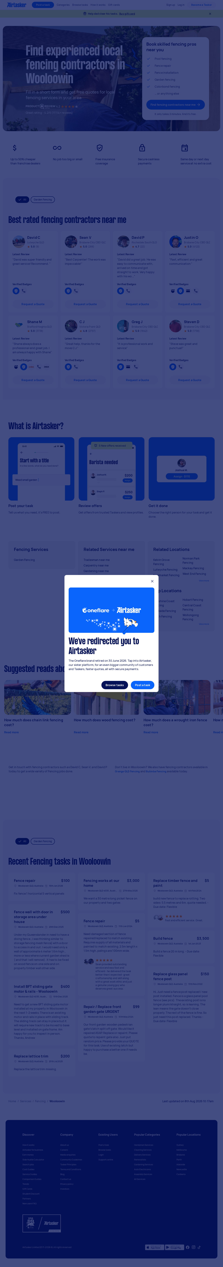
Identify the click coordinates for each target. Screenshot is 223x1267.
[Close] (152, 581)
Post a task (142, 685)
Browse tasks (115, 685)
